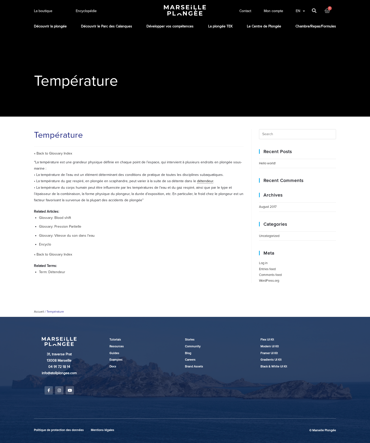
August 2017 (268, 207)
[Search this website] (297, 134)
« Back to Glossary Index (53, 153)
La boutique (43, 11)
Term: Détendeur (52, 272)
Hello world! (267, 163)
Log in (263, 263)
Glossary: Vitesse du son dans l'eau (67, 235)
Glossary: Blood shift (55, 218)
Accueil (39, 311)
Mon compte (273, 11)
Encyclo (45, 244)
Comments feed (270, 275)
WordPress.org (269, 281)
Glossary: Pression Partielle (60, 226)
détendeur (205, 181)
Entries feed (267, 269)
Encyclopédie (86, 11)
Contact (245, 11)
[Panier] (327, 11)
